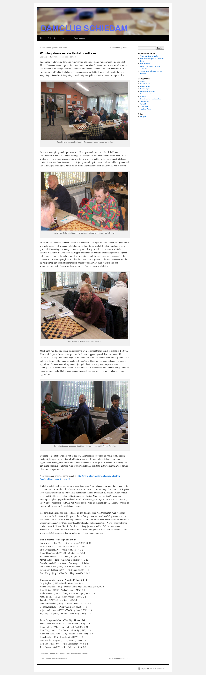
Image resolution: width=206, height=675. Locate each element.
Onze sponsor (79, 38)
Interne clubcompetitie (147, 91)
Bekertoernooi (145, 84)
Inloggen (143, 116)
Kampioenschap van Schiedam (150, 99)
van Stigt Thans (145, 109)
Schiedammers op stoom (119, 47)
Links (69, 38)
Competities (59, 38)
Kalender (143, 96)
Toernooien (144, 106)
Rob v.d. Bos (73, 57)
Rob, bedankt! (145, 63)
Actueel (142, 81)
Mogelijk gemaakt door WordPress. (152, 668)
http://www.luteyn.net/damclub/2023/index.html (99, 475)
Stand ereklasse (47, 479)
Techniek (143, 104)
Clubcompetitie (64, 653)
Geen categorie (145, 89)
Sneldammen (144, 101)
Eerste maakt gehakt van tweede (53, 47)
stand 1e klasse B (62, 479)
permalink (85, 653)
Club (49, 38)
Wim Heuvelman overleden (149, 56)
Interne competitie (146, 94)
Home (42, 38)
